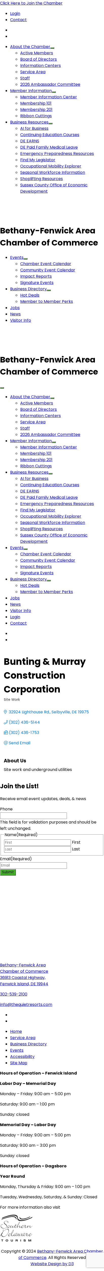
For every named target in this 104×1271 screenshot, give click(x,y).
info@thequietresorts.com (26, 1004)
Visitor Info (20, 320)
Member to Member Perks (46, 301)
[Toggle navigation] (2, 388)
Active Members (36, 53)
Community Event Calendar (47, 270)
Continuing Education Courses (49, 135)
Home (16, 1031)
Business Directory (28, 289)
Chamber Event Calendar (45, 264)
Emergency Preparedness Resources (57, 153)
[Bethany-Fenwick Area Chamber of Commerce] (38, 218)
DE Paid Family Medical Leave (49, 147)
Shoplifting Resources (41, 179)
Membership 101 (35, 103)
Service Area (32, 72)
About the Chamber (30, 47)
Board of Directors (38, 59)
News (15, 314)
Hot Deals (29, 295)
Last (76, 849)
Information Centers (40, 65)
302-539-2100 (13, 994)
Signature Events (37, 282)
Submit (8, 872)
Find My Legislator (37, 160)
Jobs (15, 308)
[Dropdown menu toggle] (52, 48)
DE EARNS (29, 141)
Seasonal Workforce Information (52, 172)
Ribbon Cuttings (36, 116)
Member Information (31, 91)
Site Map (18, 1063)
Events (16, 257)
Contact (18, 20)
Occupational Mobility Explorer (50, 166)
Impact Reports (36, 276)
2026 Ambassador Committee (50, 84)
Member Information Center (48, 97)
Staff (25, 78)
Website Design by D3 (52, 1264)
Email (16, 859)
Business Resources (29, 122)
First (76, 842)
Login (15, 13)
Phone (6, 809)
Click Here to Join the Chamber (31, 3)
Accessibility (22, 1056)
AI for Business (34, 128)
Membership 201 (36, 109)
